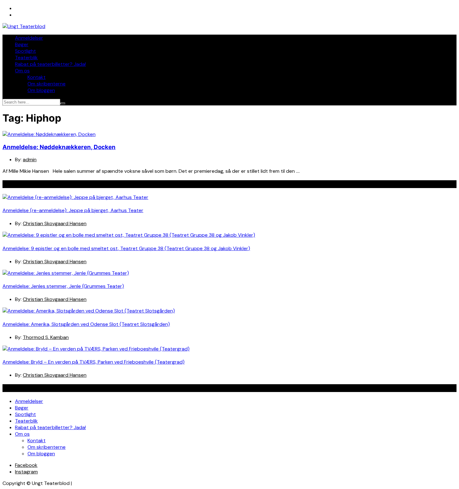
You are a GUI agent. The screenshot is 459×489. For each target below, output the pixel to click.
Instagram (26, 471)
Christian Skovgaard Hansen (54, 223)
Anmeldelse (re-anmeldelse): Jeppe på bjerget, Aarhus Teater (72, 210)
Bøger (21, 44)
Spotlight (25, 51)
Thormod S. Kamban (46, 337)
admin (30, 159)
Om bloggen (41, 90)
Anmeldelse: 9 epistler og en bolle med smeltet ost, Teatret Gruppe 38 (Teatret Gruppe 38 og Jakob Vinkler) (126, 248)
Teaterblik (26, 57)
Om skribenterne (46, 83)
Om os (22, 70)
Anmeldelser (29, 38)
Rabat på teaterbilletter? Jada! (50, 64)
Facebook (26, 465)
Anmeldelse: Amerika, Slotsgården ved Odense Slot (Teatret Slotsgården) (86, 324)
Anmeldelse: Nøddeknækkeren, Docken (59, 147)
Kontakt (36, 77)
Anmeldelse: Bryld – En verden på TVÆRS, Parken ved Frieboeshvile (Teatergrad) (93, 362)
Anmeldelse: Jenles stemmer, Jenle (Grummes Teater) (63, 286)
